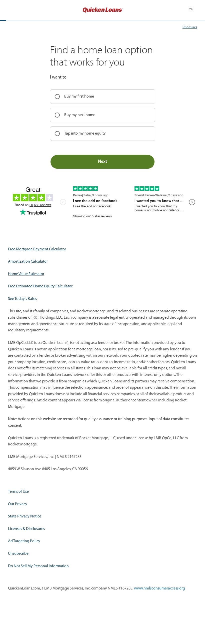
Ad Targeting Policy (24, 541)
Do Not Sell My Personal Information (38, 566)
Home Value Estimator (26, 274)
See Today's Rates (22, 299)
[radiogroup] (102, 115)
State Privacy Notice (24, 516)
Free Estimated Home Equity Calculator (40, 286)
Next (102, 162)
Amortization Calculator (28, 262)
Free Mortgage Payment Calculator (37, 249)
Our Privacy (17, 504)
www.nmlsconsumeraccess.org (159, 588)
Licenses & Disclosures (26, 529)
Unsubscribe (18, 554)
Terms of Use (18, 492)
